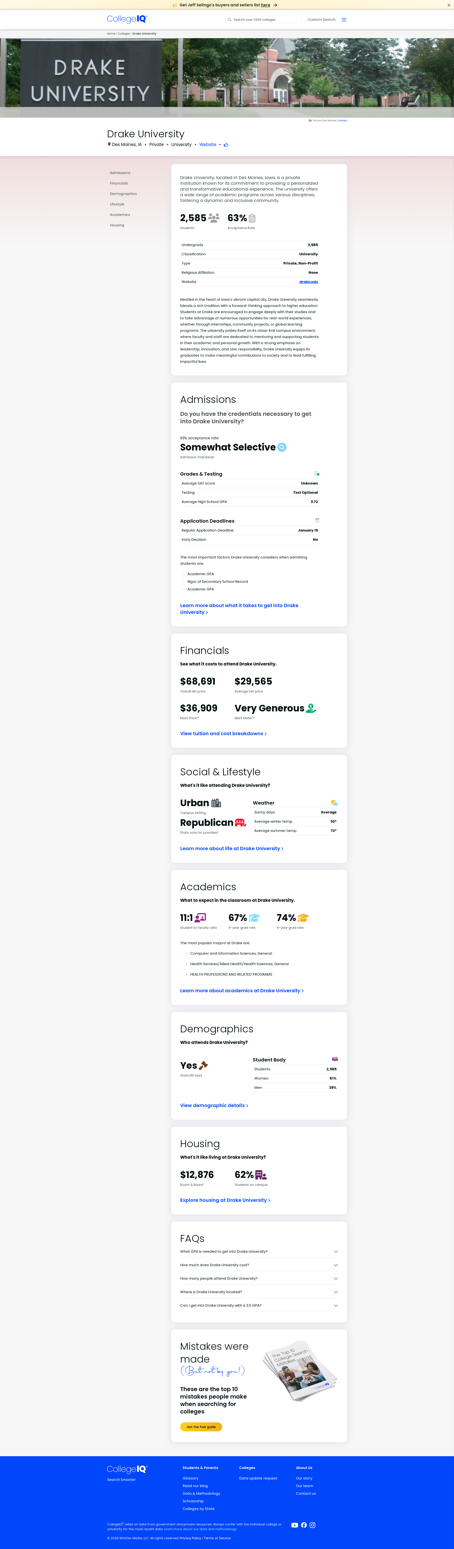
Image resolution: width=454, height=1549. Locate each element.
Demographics (123, 193)
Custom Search (322, 19)
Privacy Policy (190, 1538)
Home (111, 34)
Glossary (190, 1478)
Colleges (124, 34)
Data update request (258, 1478)
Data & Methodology (201, 1493)
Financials (119, 183)
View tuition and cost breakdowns (222, 733)
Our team (304, 1485)
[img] (127, 21)
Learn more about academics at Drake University (240, 990)
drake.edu (308, 281)
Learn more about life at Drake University (230, 848)
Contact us (306, 1493)
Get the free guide (201, 1427)
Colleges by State (199, 1508)
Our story (304, 1478)
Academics (120, 214)
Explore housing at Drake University (224, 1200)
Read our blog (195, 1485)
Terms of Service (217, 1538)
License (342, 120)
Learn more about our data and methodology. (200, 1529)
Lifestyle (117, 204)
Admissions (120, 172)
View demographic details (213, 1105)
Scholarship (193, 1501)
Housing (117, 225)
